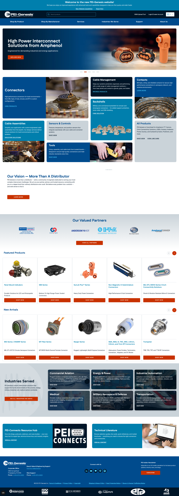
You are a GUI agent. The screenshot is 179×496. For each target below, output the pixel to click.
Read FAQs (99, 9)
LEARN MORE (15, 62)
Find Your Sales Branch (34, 468)
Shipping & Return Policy (96, 483)
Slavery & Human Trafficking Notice (133, 483)
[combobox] (71, 14)
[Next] (174, 253)
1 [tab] (81, 72)
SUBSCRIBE (151, 473)
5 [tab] (98, 72)
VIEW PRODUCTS (11, 106)
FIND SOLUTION (98, 113)
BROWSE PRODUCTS (100, 92)
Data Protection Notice (113, 483)
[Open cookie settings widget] (3, 493)
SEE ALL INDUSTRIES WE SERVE (21, 399)
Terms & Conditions (55, 483)
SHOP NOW (53, 135)
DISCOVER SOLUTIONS (13, 137)
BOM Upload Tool (140, 14)
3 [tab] (89, 72)
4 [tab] (94, 72)
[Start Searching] (49, 14)
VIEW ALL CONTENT (11, 440)
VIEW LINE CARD (153, 139)
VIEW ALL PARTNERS (89, 243)
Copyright (77, 483)
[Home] (19, 14)
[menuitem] (16, 22)
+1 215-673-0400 (18, 475)
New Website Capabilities (84, 9)
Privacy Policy (67, 483)
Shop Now (20, 300)
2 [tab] (85, 72)
